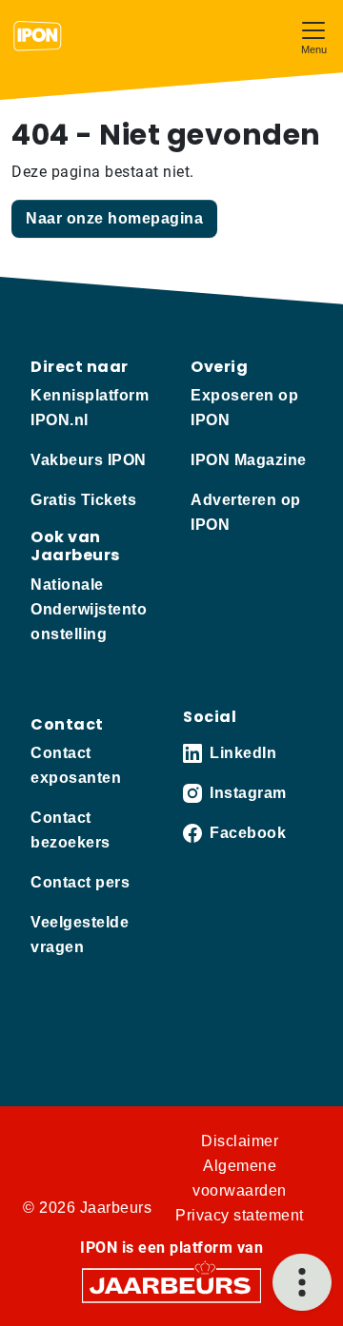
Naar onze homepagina (114, 218)
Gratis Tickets (83, 500)
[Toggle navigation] (313, 35)
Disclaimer (239, 1141)
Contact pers (80, 882)
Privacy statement (239, 1215)
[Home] (37, 36)
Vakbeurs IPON (88, 460)
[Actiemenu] (302, 1282)
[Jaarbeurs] (171, 1284)
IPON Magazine (249, 460)
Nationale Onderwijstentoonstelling (88, 609)
